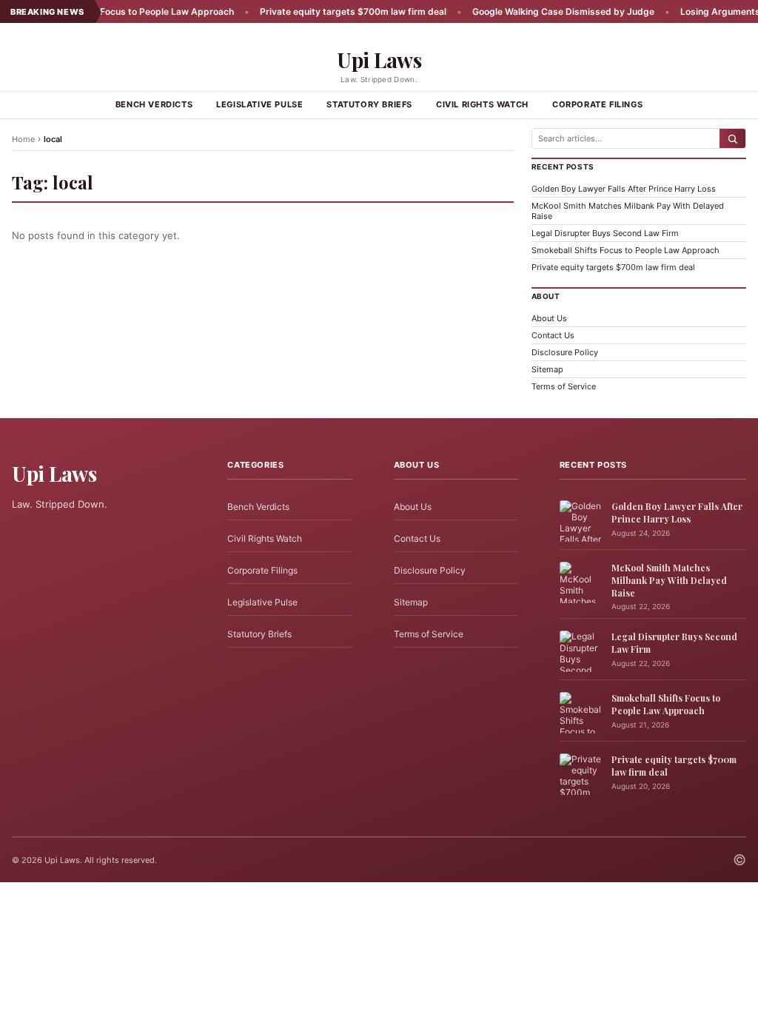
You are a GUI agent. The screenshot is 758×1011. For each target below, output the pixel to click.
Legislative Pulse (259, 104)
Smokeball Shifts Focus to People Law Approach (108, 11)
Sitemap (547, 369)
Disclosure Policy (564, 352)
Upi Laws (379, 59)
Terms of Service (563, 386)
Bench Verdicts (153, 104)
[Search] (732, 138)
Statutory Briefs (369, 104)
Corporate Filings (597, 104)
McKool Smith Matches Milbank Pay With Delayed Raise (669, 580)
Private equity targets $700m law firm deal (332, 11)
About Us (549, 318)
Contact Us (552, 335)
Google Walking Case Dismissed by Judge (543, 11)
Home (23, 139)
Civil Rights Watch (482, 104)
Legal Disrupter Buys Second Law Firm (605, 233)
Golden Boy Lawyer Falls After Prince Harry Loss (623, 189)
